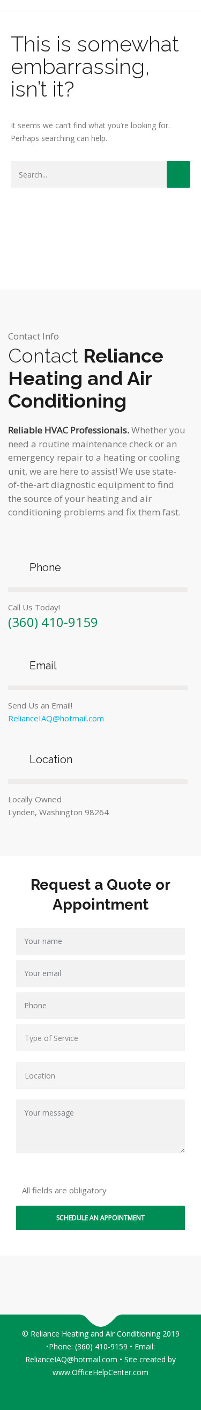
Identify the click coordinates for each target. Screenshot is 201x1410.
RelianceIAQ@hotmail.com (56, 718)
